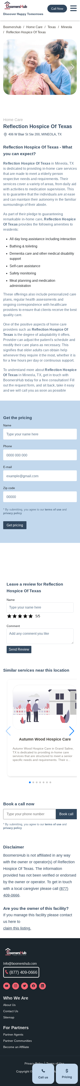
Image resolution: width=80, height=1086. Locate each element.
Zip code (9, 488)
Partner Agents (13, 1034)
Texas (52, 27)
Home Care (34, 27)
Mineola (66, 27)
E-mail (7, 467)
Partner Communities (17, 1040)
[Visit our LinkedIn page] (42, 986)
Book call (66, 814)
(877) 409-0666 (23, 972)
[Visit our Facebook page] (33, 986)
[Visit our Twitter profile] (24, 986)
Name (7, 425)
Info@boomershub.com (20, 963)
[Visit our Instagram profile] (15, 986)
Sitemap (8, 1017)
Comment (13, 626)
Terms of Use (55, 1063)
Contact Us (10, 1011)
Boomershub (12, 27)
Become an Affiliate (16, 1047)
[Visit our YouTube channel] (6, 986)
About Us (9, 1005)
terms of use (53, 509)
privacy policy (12, 513)
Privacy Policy (34, 1063)
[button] (73, 67)
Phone (7, 446)
